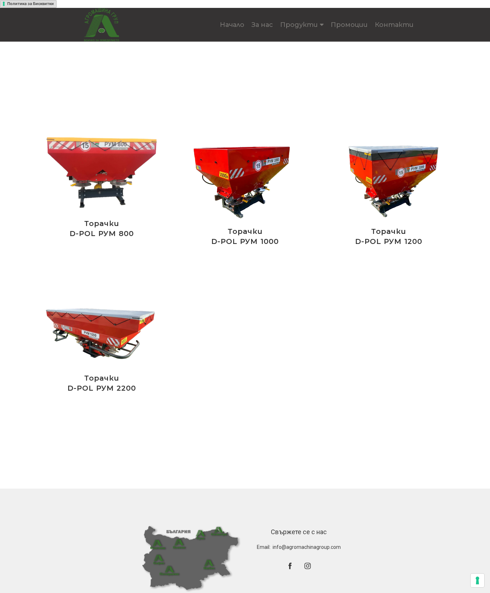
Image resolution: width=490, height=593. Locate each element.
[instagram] (307, 565)
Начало (232, 25)
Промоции (349, 25)
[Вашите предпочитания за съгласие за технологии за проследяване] (477, 580)
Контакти (394, 25)
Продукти (299, 25)
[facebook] (290, 565)
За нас (262, 25)
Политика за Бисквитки (30, 3)
